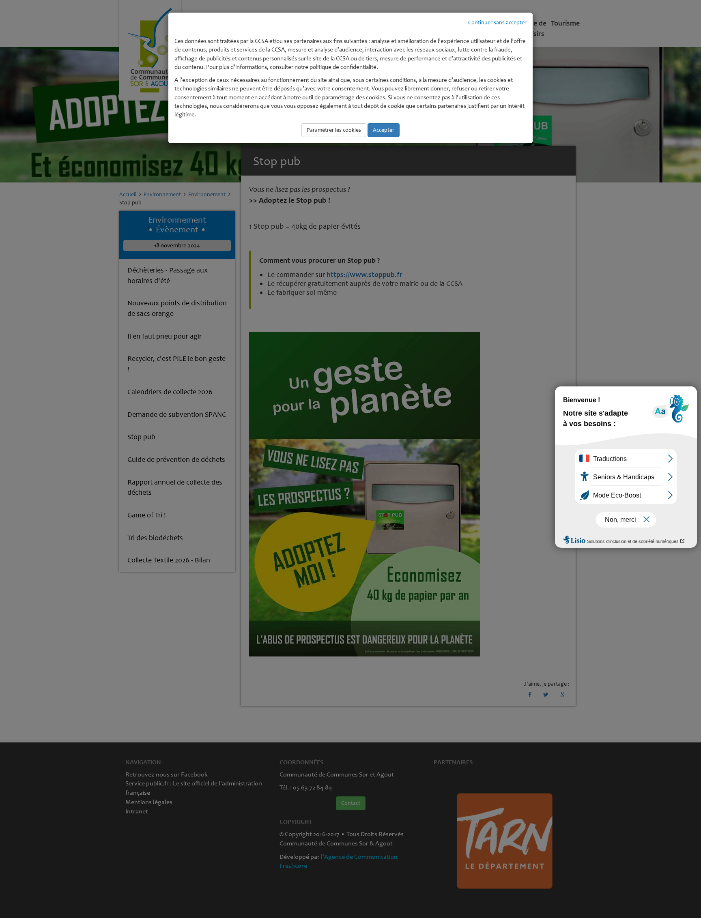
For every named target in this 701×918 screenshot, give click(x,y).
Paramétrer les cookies (334, 130)
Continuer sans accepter (497, 22)
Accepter (383, 130)
